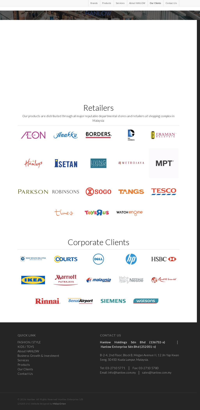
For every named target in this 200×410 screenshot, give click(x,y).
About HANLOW (137, 3)
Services (120, 3)
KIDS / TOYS (26, 346)
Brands (94, 3)
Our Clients (155, 3)
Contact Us (171, 3)
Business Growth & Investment (38, 355)
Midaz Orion (59, 403)
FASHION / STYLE (29, 342)
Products (106, 3)
